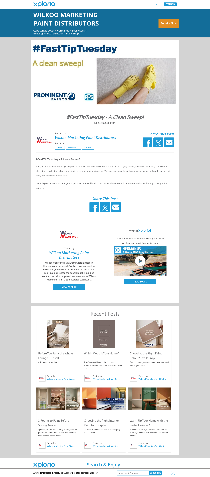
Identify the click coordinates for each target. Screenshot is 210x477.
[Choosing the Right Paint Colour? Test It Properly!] (149, 334)
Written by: (69, 248)
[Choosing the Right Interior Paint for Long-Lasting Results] (103, 399)
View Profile (69, 286)
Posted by (51, 376)
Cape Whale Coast (43, 30)
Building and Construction (48, 33)
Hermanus (63, 30)
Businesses (78, 30)
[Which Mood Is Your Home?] (103, 334)
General (88, 148)
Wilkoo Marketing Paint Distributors (66, 18)
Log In (157, 4)
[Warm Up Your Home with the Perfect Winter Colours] (149, 399)
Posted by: (60, 133)
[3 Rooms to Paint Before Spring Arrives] (58, 399)
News (59, 148)
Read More (140, 281)
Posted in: (60, 143)
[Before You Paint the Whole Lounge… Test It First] (58, 334)
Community (73, 148)
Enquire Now (169, 23)
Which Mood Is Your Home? (101, 353)
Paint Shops (73, 33)
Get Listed (170, 4)
